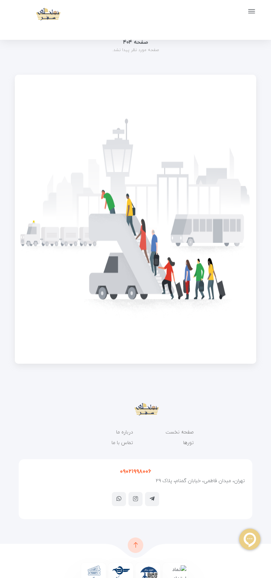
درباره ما (124, 432)
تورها (188, 442)
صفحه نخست (179, 432)
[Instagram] (135, 498)
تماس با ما (122, 442)
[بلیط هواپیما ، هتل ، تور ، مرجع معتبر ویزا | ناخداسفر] (37, 14)
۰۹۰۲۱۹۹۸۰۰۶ (135, 471)
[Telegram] (152, 498)
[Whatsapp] (119, 498)
